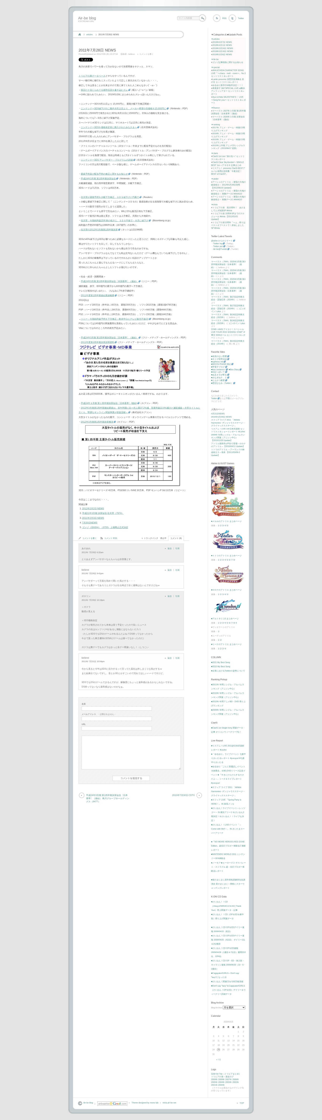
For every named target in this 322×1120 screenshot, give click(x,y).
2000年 (221, 1085)
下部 (228, 398)
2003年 (228, 1082)
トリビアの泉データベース (92, 76)
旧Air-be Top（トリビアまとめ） (226, 1074)
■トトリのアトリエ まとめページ (226, 555)
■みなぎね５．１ (219, 377)
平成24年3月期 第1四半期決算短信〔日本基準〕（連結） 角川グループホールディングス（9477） (107, 798)
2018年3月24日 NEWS (222, 48)
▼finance (215, 108)
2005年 (214, 1082)
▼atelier (215, 179)
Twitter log (217, 243)
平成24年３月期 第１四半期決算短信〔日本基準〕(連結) (109, 403)
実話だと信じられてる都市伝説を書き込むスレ (104, 90)
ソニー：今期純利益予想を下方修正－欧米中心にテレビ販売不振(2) (115, 319)
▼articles (215, 39)
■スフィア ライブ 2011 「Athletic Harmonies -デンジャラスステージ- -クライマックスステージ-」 (228, 791)
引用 (177, 548)
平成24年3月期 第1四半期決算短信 (98, 178)
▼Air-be (215, 59)
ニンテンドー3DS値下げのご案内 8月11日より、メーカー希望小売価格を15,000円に (123, 108)
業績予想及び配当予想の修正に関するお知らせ (104, 174)
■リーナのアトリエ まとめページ (226, 644)
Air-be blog (87, 18)
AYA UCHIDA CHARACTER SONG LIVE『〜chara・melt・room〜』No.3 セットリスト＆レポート (228, 73)
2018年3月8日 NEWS (222, 54)
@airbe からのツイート (222, 241)
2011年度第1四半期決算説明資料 (97, 342)
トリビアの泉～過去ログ (222, 1076)
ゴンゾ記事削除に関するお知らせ (227, 62)
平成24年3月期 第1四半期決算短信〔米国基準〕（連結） (109, 281)
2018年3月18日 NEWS (222, 51)
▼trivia (214, 204)
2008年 (221, 1079)
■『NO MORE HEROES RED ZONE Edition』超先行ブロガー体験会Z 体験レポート (228, 846)
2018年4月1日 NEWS (222, 45)
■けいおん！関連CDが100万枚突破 (227, 981)
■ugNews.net (217, 362)
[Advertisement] (144, 26)
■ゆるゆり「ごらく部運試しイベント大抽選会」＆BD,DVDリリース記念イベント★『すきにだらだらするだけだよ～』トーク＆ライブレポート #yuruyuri (228, 774)
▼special (215, 67)
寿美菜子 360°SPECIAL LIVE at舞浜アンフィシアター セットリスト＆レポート (228, 91)
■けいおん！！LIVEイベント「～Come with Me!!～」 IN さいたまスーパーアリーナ (228, 829)
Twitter (241, 18)
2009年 (214, 1079)
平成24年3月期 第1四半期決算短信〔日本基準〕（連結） (109, 337)
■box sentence (218, 369)
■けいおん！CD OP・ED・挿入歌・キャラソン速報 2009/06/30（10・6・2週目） (228, 964)
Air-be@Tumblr (220, 249)
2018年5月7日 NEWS (222, 42)
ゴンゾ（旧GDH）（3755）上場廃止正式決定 (105, 527)
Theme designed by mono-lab (145, 1103)
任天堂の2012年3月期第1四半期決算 (99, 229)
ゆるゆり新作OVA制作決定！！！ (227, 85)
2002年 (235, 1082)
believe (131, 54)
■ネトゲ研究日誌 (219, 359)
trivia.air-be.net (169, 1103)
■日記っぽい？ (218, 372)
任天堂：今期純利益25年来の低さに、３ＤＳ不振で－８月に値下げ (114, 220)
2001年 (214, 1085)
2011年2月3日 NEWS (93, 518)
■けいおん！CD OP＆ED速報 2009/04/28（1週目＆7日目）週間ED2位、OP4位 (228, 952)
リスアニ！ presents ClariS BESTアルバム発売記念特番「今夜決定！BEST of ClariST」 (228, 171)
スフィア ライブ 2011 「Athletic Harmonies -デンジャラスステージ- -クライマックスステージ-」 (228, 423)
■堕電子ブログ (218, 367)
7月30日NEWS (89, 522)
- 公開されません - (98, 714)
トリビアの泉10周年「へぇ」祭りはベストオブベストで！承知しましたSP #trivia (228, 225)
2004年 (221, 1082)
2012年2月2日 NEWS (93, 508)
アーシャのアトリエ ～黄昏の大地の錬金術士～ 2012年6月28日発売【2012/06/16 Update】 (228, 185)
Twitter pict (218, 246)
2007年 (228, 1079)
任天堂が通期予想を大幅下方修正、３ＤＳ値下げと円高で (110, 197)
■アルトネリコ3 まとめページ (225, 618)
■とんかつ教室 (218, 380)
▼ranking (215, 124)
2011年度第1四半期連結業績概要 (97, 295)
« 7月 (218, 1059)
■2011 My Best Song (220, 662)
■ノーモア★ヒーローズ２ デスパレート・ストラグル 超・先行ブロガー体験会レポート (228, 867)
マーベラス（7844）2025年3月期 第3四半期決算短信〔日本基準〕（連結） (228, 264)
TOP (242, 1103)
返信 (170, 548)
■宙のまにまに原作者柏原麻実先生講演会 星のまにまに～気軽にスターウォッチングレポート (228, 884)
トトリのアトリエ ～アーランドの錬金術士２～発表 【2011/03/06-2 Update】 (227, 452)
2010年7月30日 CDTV (183, 795)
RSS (224, 18)
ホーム (80, 34)
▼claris (214, 153)
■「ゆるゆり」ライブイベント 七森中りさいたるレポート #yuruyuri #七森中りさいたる (228, 758)
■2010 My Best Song (220, 666)
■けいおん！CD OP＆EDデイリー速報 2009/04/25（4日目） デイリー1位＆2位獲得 (228, 940)
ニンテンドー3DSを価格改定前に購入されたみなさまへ (109, 127)
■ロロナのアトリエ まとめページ (226, 590)
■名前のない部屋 (219, 356)
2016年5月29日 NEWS (221, 417)
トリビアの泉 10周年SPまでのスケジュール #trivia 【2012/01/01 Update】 (227, 216)
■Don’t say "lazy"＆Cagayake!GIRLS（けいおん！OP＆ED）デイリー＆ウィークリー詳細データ (228, 990)
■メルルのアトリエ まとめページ (226, 521)
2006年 (235, 1079)
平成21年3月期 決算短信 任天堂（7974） (103, 513)
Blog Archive (216, 1007)
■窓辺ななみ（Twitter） (222, 383)
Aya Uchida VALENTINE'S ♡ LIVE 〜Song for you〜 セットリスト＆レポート (228, 100)
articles (89, 34)
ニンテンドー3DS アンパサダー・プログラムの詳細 (107, 160)
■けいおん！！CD (219, 902)
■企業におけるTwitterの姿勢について (228, 671)
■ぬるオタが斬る (219, 375)
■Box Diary (234, 369)
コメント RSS (110, 538)
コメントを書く (146, 54)
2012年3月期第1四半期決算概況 (97, 422)
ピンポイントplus (237, 323)
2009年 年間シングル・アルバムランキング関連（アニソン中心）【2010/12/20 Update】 (228, 438)
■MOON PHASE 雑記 (221, 364)
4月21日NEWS (218, 414)
